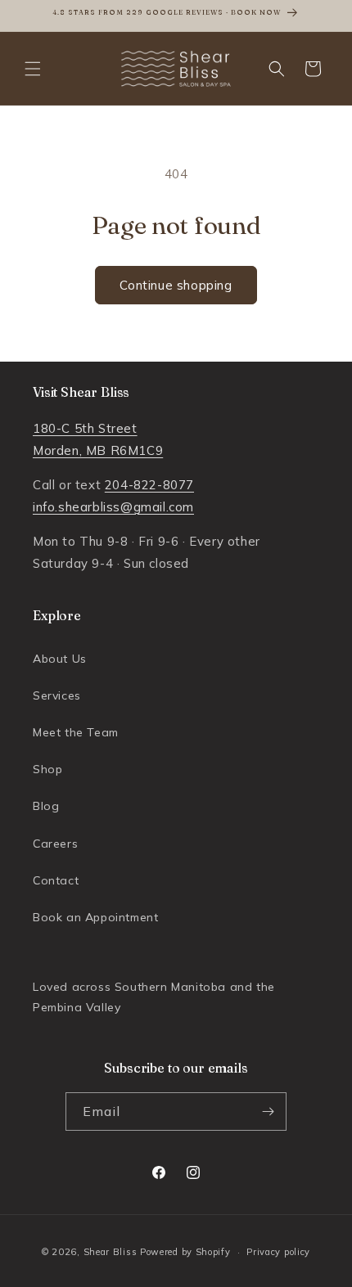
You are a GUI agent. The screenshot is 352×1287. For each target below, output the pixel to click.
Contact (56, 880)
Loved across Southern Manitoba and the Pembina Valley (154, 997)
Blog (46, 806)
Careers (55, 843)
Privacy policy (278, 1252)
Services (57, 695)
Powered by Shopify (185, 1252)
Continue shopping (176, 285)
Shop (47, 769)
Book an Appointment (95, 917)
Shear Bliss (110, 1252)
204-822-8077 (149, 485)
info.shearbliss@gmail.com (113, 507)
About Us (60, 658)
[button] (33, 69)
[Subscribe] (268, 1111)
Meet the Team (76, 732)
